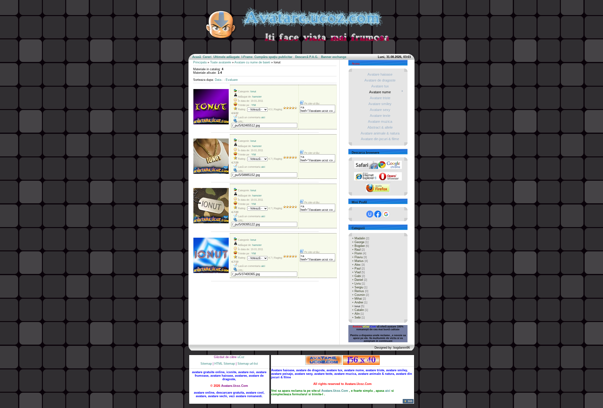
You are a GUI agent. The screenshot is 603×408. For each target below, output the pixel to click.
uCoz (240, 357)
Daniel (358, 280)
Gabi (357, 276)
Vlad (357, 272)
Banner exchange (333, 57)
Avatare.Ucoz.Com (334, 390)
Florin (358, 253)
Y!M (253, 105)
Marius (359, 261)
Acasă (196, 57)
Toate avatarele (220, 62)
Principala (200, 62)
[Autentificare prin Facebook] (377, 214)
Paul (357, 268)
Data (218, 80)
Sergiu (358, 287)
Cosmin (359, 295)
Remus (359, 291)
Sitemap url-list (247, 363)
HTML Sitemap (224, 363)
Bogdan (359, 246)
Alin (357, 313)
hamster (257, 96)
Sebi (357, 317)
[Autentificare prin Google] (386, 214)
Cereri (207, 57)
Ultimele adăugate (226, 57)
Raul (357, 249)
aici (263, 117)
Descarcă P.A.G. (306, 57)
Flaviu (358, 257)
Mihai (358, 298)
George (359, 242)
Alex (357, 264)
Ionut (253, 91)
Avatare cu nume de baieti (252, 62)
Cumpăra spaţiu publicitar (273, 57)
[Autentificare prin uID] (369, 214)
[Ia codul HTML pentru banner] (323, 360)
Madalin (359, 238)
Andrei (358, 302)
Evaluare (232, 80)
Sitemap (206, 363)
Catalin (359, 310)
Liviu (357, 283)
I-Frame (247, 57)
